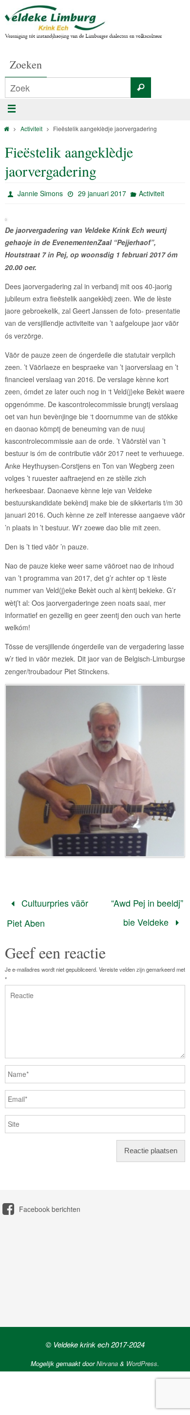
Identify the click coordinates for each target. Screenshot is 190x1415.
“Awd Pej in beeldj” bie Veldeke (147, 909)
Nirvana (107, 1357)
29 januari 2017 (102, 193)
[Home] (6, 128)
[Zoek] (141, 87)
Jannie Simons (40, 193)
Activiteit (31, 128)
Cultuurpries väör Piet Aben (47, 909)
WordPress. (142, 1357)
